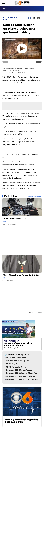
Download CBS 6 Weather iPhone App (21, 373)
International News (10, 19)
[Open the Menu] (3, 3)
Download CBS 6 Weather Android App (22, 379)
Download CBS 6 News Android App (20, 376)
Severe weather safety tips (17, 361)
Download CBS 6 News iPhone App (20, 370)
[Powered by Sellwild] (39, 312)
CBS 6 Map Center (13, 364)
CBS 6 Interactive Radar (16, 358)
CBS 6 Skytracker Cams (16, 367)
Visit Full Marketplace (35, 196)
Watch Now (38, 3)
